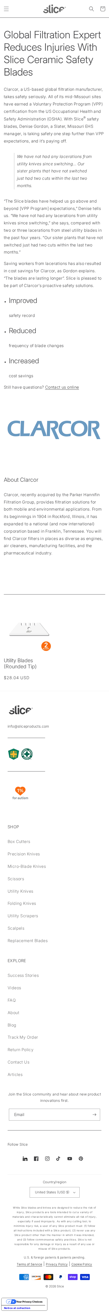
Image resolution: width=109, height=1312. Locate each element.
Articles (15, 1074)
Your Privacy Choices (29, 1301)
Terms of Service (29, 1264)
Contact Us (18, 1062)
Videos (14, 987)
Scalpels (16, 928)
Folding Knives (22, 903)
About (13, 1012)
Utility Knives (20, 891)
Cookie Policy (81, 1264)
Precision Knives (24, 853)
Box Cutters (19, 841)
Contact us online (62, 387)
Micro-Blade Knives (27, 866)
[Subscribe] (94, 1115)
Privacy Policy (57, 1264)
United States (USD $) (52, 1192)
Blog (12, 1025)
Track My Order (23, 1037)
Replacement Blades (28, 940)
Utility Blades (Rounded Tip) (20, 663)
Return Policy (20, 1049)
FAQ (12, 1000)
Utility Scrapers (23, 915)
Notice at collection (17, 1307)
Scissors (16, 878)
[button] (6, 8)
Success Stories (23, 975)
